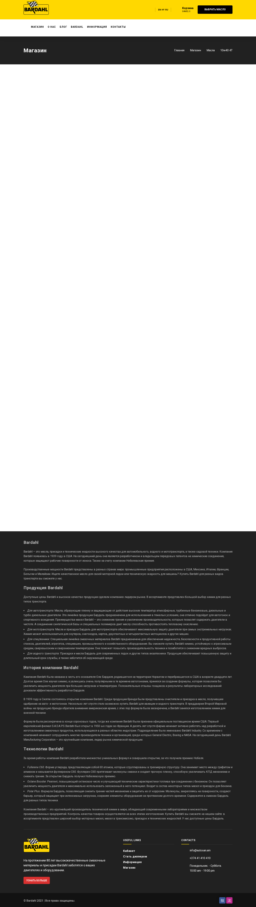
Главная (179, 50)
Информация (132, 862)
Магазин (195, 50)
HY (163, 10)
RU (166, 10)
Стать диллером (135, 856)
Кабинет (129, 851)
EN (159, 10)
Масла (211, 50)
